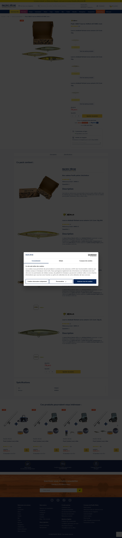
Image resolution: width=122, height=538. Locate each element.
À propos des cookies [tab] (86, 261)
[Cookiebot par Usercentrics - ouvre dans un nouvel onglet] (89, 255)
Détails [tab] (61, 261)
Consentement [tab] (36, 261)
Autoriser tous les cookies (84, 281)
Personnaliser (60, 281)
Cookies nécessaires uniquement (37, 281)
